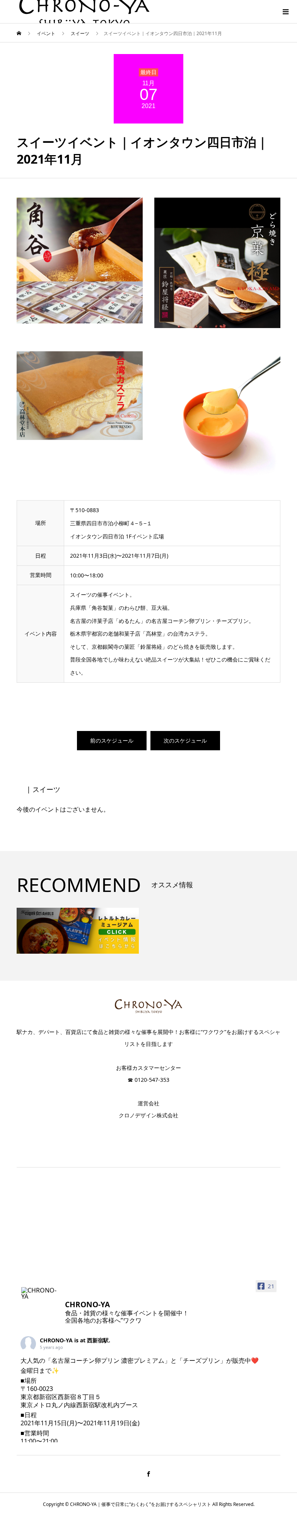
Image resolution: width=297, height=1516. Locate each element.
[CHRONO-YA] (39, 1293)
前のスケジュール (111, 740)
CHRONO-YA (56, 1340)
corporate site (149, 1131)
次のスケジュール (185, 740)
